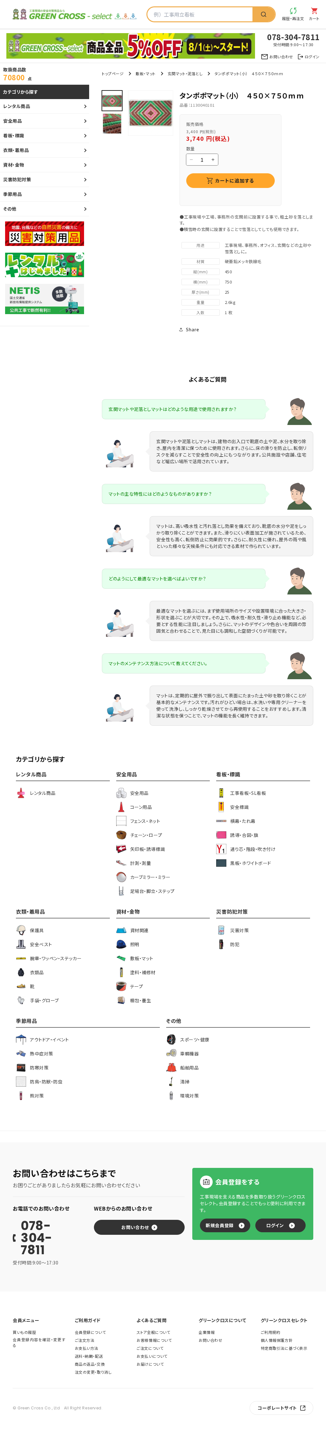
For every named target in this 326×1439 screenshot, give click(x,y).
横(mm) (200, 281)
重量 (200, 302)
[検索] (263, 14)
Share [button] (192, 329)
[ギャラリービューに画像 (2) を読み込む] (112, 123)
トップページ (113, 73)
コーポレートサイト (277, 1408)
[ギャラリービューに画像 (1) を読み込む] (112, 100)
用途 (200, 245)
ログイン (275, 1225)
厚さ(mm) (200, 292)
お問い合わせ (135, 1227)
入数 (200, 312)
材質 (200, 261)
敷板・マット (145, 73)
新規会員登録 (219, 1225)
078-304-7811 (36, 1238)
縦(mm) (200, 271)
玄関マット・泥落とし (185, 73)
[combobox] (199, 14)
